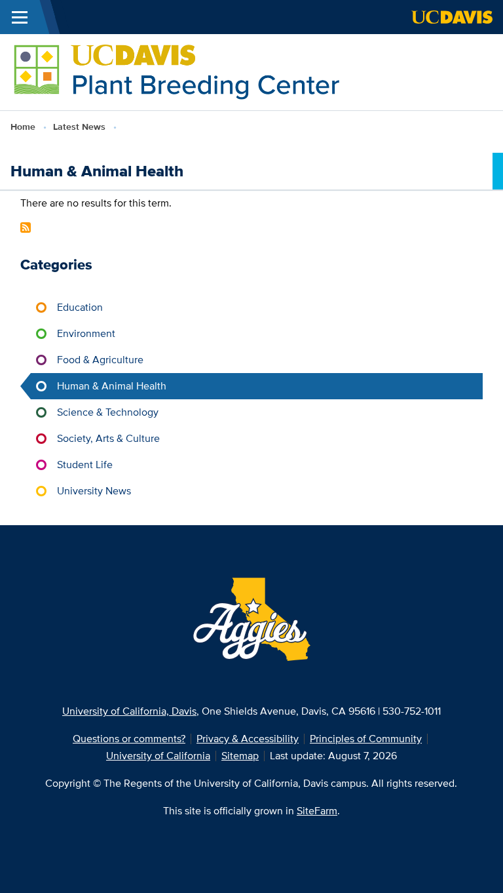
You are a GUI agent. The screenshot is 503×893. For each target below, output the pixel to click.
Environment (86, 333)
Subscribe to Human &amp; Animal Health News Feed (25, 227)
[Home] (177, 71)
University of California (158, 755)
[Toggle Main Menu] (19, 17)
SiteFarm (317, 810)
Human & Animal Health (111, 385)
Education (80, 307)
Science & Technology (107, 412)
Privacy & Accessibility (247, 738)
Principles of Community (366, 738)
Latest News (79, 126)
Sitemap (240, 755)
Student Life (85, 464)
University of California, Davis (129, 711)
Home (22, 126)
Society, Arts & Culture (108, 438)
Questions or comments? (129, 738)
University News (94, 490)
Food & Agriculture (100, 359)
